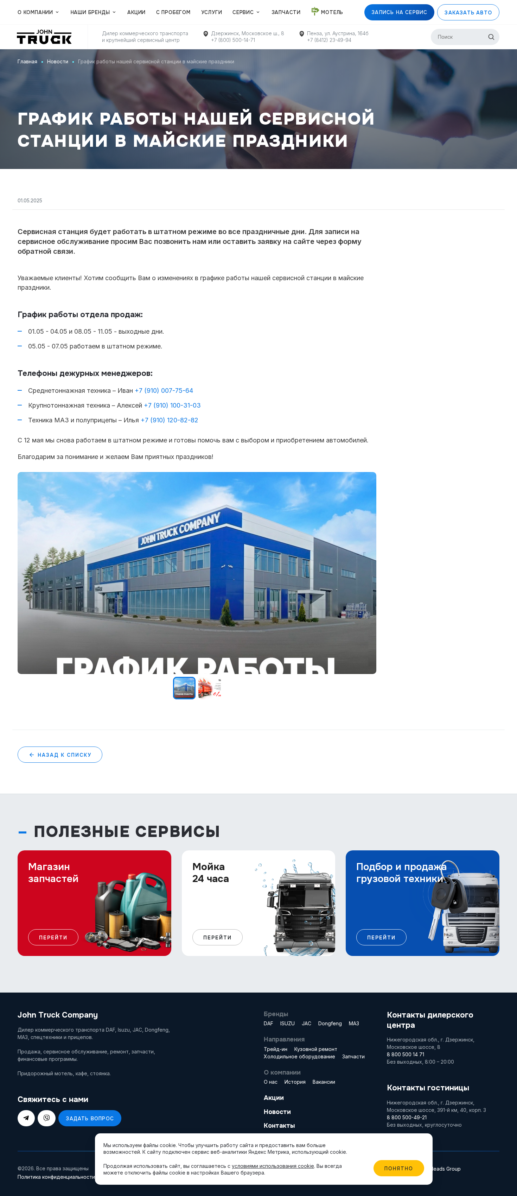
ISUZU (287, 1023)
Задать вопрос (90, 1118)
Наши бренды (90, 12)
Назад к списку (63, 755)
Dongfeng (330, 1023)
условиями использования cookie (273, 1166)
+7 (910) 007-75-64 (164, 390)
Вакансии (324, 1082)
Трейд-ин (275, 1049)
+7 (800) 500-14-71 (233, 40)
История (295, 1082)
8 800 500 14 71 (405, 1054)
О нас (270, 1082)
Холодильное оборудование (299, 1056)
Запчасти (286, 12)
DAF (268, 1023)
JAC (306, 1023)
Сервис (243, 12)
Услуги (211, 12)
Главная (27, 61)
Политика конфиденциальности (56, 1177)
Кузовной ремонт (315, 1049)
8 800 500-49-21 (407, 1117)
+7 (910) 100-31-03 (172, 405)
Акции (136, 12)
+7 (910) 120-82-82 (169, 420)
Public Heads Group (437, 1169)
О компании (35, 12)
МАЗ (354, 1023)
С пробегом (173, 12)
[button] (369, 479)
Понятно (398, 1168)
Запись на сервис (399, 12)
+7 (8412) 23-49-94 (329, 40)
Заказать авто (468, 13)
